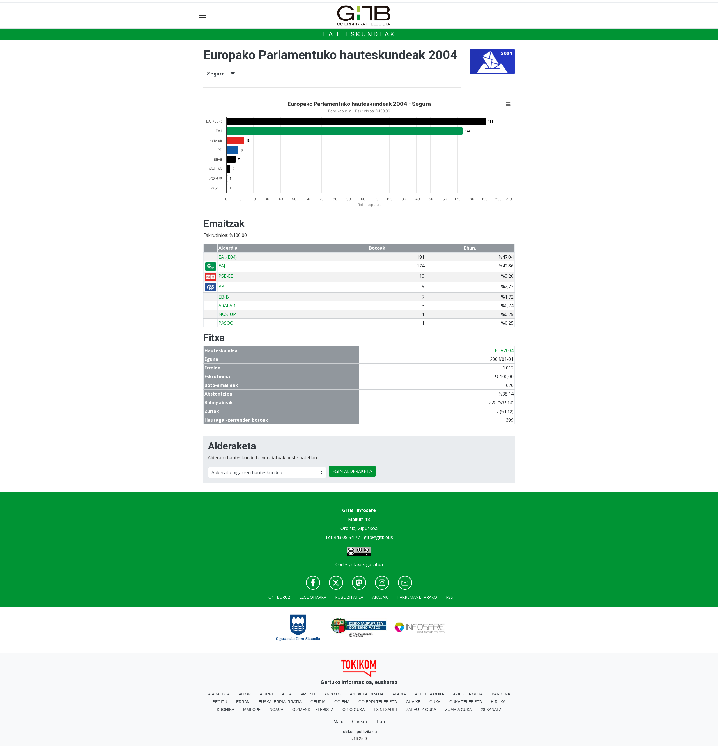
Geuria (317, 701)
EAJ (221, 266)
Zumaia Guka (458, 709)
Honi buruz (277, 597)
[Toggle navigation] (203, 15)
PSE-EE (225, 276)
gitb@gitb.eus (378, 537)
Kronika (225, 709)
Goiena (341, 701)
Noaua (276, 709)
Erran (243, 701)
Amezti (308, 694)
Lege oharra (312, 597)
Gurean (359, 721)
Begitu (220, 701)
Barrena (501, 694)
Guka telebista (465, 701)
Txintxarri (385, 709)
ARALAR (226, 305)
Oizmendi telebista (312, 709)
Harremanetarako (417, 597)
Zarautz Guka (421, 709)
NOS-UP (227, 314)
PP (221, 286)
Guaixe (413, 701)
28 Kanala (491, 709)
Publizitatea (349, 597)
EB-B (223, 297)
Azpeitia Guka (429, 694)
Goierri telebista (377, 701)
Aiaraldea (219, 694)
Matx (338, 721)
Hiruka (498, 701)
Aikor (245, 694)
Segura (218, 73)
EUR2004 (504, 350)
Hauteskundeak (359, 34)
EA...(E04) (227, 257)
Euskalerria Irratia (280, 701)
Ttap (380, 721)
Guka (434, 701)
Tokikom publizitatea (359, 731)
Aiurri (266, 694)
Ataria (399, 694)
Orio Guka (353, 709)
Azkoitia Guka (468, 694)
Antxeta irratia (366, 694)
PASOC (225, 323)
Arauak (380, 597)
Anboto (332, 694)
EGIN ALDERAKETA (352, 471)
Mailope (252, 709)
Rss (449, 597)
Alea (287, 694)
